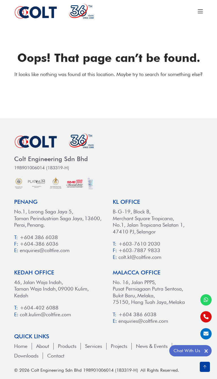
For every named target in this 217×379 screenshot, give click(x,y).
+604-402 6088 (39, 308)
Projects (119, 346)
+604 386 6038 (39, 237)
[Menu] (200, 11)
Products (67, 346)
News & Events (152, 346)
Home (20, 346)
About (42, 346)
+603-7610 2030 (139, 244)
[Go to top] (205, 367)
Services (93, 346)
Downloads (26, 356)
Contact (55, 356)
